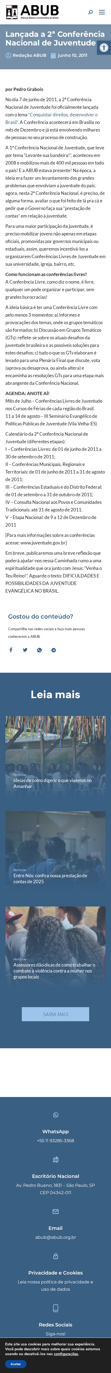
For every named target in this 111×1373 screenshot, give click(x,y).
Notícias (19, 775)
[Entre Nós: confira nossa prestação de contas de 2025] (55, 851)
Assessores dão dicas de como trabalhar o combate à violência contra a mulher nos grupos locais (54, 971)
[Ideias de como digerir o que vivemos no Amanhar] (55, 756)
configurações (66, 1354)
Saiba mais (55, 1014)
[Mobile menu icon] (102, 12)
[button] (104, 48)
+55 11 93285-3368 (55, 1140)
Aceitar (16, 1364)
